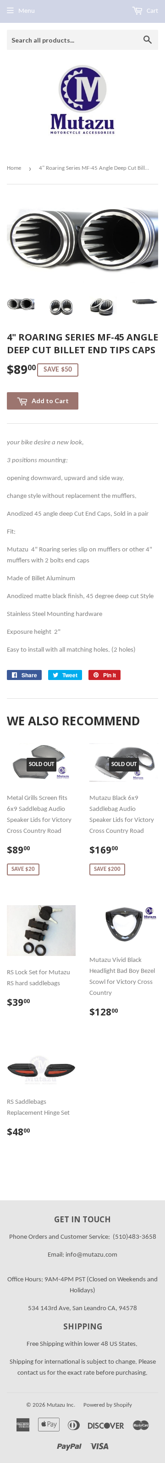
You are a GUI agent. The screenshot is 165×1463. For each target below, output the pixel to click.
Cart (151, 11)
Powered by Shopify (107, 1405)
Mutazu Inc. (61, 1405)
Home (14, 168)
